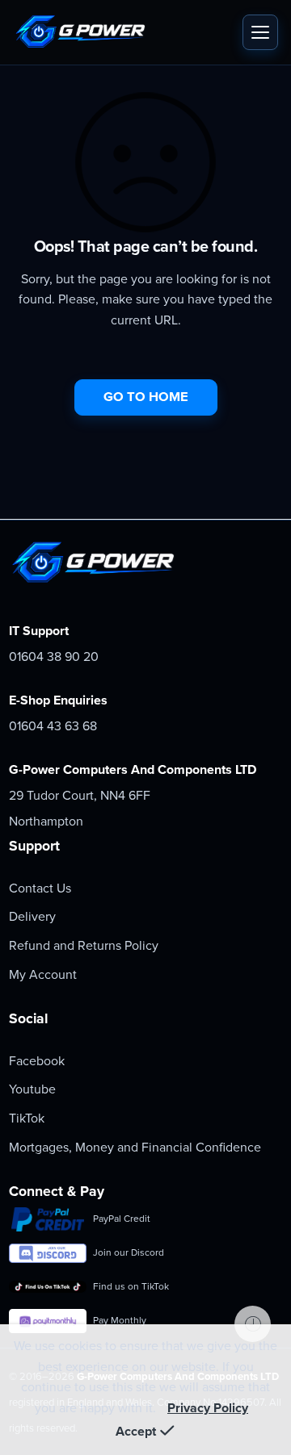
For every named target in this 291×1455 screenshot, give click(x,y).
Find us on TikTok (131, 1286)
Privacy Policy (207, 1408)
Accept (136, 1432)
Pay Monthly (119, 1320)
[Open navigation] (260, 32)
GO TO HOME (145, 397)
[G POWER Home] (123, 32)
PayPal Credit (121, 1218)
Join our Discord (128, 1252)
